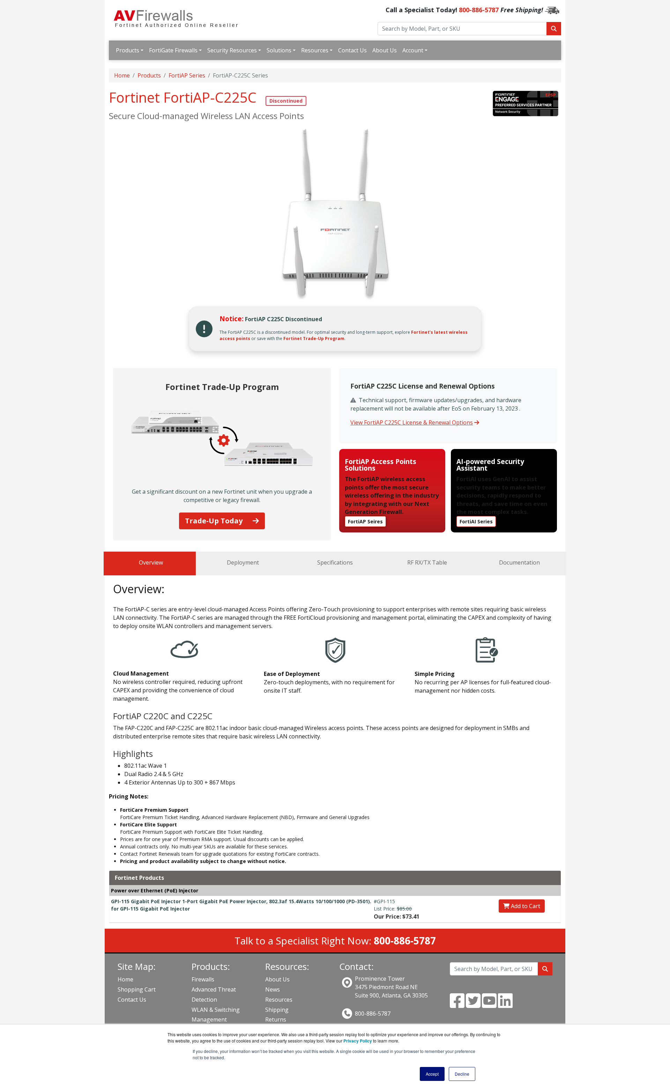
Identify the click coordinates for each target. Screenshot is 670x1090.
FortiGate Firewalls (173, 50)
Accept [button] (432, 1074)
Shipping (277, 1010)
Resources (314, 50)
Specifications (335, 562)
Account (412, 50)
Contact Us (352, 50)
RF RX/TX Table (427, 562)
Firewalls (203, 979)
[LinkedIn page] (505, 1005)
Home (122, 75)
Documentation (519, 562)
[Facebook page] (457, 1005)
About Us (384, 50)
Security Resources (232, 50)
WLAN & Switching (216, 1010)
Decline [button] (462, 1074)
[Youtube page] (489, 1005)
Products (127, 50)
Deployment (243, 562)
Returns (275, 1019)
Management (209, 1019)
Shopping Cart (137, 989)
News (272, 989)
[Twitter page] (473, 1005)
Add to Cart (524, 906)
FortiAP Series (187, 75)
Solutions (279, 50)
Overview (151, 562)
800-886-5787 (479, 10)
